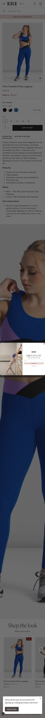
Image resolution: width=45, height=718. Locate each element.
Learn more (11, 709)
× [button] (40, 698)
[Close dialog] (44, 344)
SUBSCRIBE (33, 363)
